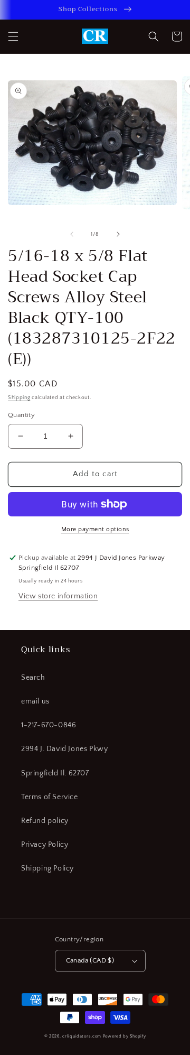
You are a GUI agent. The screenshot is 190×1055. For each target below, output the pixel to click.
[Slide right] (118, 234)
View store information (58, 596)
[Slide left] (71, 234)
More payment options (95, 529)
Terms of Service (49, 797)
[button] (13, 36)
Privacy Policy (44, 844)
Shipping (19, 398)
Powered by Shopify (124, 1036)
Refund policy (45, 821)
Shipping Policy (47, 868)
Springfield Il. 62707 (55, 773)
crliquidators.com (81, 1036)
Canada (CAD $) (90, 960)
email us (35, 701)
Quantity (21, 415)
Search (33, 677)
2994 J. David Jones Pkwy (64, 749)
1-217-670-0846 (48, 725)
